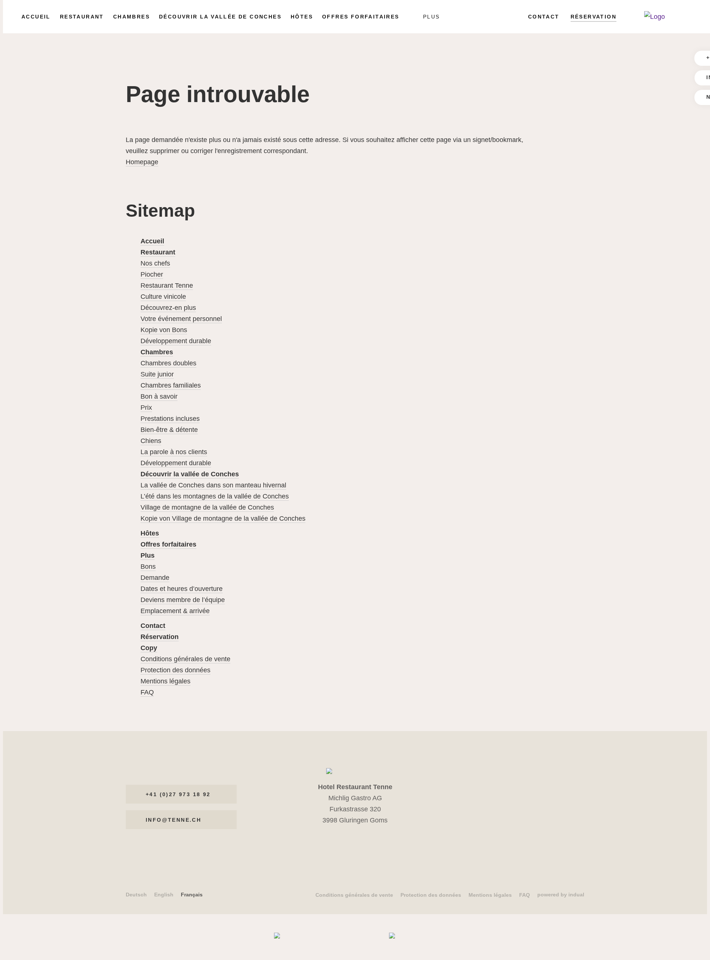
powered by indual (560, 895)
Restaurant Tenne (167, 285)
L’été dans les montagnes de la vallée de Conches (215, 496)
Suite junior (157, 374)
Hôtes (150, 533)
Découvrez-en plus (168, 307)
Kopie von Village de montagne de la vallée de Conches (223, 518)
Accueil (152, 241)
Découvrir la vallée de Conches (190, 474)
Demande (155, 577)
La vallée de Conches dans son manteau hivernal (213, 485)
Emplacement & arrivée (175, 611)
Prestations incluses (170, 418)
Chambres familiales (171, 385)
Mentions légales (165, 681)
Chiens (151, 440)
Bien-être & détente (169, 429)
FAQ (147, 692)
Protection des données (175, 670)
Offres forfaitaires (168, 544)
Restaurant (158, 252)
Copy (149, 648)
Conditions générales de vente (185, 659)
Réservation (160, 636)
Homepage (142, 162)
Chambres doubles (168, 363)
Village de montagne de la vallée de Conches (207, 507)
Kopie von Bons (164, 330)
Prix (146, 407)
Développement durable (176, 341)
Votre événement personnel (181, 318)
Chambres (157, 352)
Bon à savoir (159, 396)
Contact (153, 625)
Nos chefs (155, 263)
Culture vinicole (163, 296)
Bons (148, 566)
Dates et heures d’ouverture (182, 588)
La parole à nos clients (174, 452)
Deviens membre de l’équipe (183, 600)
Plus (148, 555)
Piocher (152, 274)
